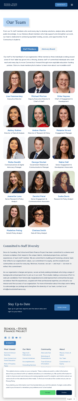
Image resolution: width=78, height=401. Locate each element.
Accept (47, 392)
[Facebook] (5, 337)
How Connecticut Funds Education (10, 359)
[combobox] (71, 399)
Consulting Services (29, 365)
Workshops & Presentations (46, 357)
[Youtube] (16, 337)
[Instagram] (9, 337)
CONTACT (61, 5)
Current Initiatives (29, 358)
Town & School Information (46, 363)
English (69, 399)
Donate (10, 343)
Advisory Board (48, 49)
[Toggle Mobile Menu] (72, 5)
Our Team (63, 358)
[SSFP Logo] (10, 4)
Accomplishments (29, 362)
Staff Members (29, 49)
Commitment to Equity (65, 363)
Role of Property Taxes (9, 365)
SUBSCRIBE (62, 307)
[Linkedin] (12, 337)
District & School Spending (9, 354)
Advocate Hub (46, 353)
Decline (64, 392)
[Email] (20, 337)
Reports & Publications (27, 354)
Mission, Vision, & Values (65, 354)
